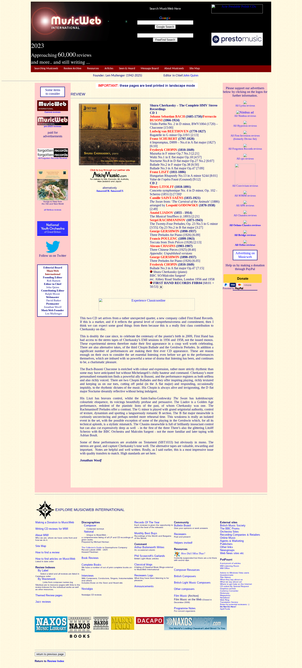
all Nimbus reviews (52, 210)
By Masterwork (47, 578)
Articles (109, 68)
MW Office (225, 568)
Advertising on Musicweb (245, 255)
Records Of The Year (146, 522)
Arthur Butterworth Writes (149, 547)
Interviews (88, 575)
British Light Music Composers (192, 582)
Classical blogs (143, 564)
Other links (226, 547)
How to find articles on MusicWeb (55, 558)
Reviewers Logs (143, 575)
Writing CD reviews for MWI (51, 528)
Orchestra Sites (229, 531)
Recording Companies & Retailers (240, 534)
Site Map (194, 68)
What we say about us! (231, 582)
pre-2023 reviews (52, 126)
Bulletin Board (182, 525)
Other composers (184, 589)
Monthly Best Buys (145, 533)
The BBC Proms (230, 528)
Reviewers (180, 534)
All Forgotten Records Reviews (52, 158)
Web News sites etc (232, 553)
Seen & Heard (127, 68)
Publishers (226, 543)
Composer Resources (187, 569)
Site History (225, 577)
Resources (93, 68)
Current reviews (53, 112)
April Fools (225, 609)
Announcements (144, 586)
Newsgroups (227, 550)
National (89, 531)
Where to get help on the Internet (236, 584)
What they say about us (231, 579)
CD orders (234, 586)
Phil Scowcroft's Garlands (149, 555)
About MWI (42, 535)
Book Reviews (90, 557)
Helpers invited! (183, 542)
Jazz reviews (43, 601)
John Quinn (190, 75)
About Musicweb (174, 68)
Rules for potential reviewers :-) (234, 604)
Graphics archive (228, 588)
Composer (90, 525)
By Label (43, 570)
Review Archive (72, 68)
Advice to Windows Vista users (234, 573)
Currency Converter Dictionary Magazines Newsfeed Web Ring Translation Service (229, 596)
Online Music (228, 537)
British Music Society (233, 525)
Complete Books (91, 564)
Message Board (150, 68)
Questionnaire (226, 575)
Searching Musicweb (46, 68)
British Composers (185, 576)
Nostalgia (87, 588)
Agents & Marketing (232, 540)
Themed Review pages (48, 595)
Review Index (55, 661)
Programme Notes (185, 608)
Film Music (180, 595)
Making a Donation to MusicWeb (54, 522)
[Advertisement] (199, 56)
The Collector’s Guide (92, 547)
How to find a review (47, 552)
